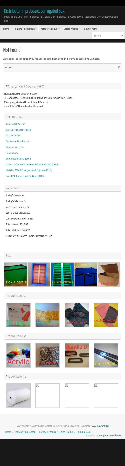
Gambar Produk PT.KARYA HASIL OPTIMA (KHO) (32, 164)
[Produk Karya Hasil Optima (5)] (16, 286)
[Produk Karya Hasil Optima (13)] (77, 366)
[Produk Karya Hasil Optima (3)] (109, 286)
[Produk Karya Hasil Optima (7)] (18, 326)
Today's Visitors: (15, 201)
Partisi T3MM (13, 135)
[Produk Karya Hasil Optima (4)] (18, 366)
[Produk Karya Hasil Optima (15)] (77, 407)
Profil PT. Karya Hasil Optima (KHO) (25, 176)
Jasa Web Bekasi (100, 425)
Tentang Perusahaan (25, 432)
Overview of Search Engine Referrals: (26, 236)
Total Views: (13, 224)
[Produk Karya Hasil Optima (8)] (47, 326)
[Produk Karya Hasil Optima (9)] (77, 326)
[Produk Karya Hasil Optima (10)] (47, 366)
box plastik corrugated (18, 158)
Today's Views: (14, 195)
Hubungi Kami (84, 432)
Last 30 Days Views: (17, 218)
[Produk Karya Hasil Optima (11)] (40, 286)
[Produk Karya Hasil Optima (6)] (86, 286)
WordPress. (116, 435)
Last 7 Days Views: (16, 212)
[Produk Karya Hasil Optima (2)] (47, 407)
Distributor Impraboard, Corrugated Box (34, 11)
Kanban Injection (15, 147)
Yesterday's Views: (16, 207)
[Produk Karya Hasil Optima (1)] (18, 407)
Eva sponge (12, 153)
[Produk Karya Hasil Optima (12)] (106, 326)
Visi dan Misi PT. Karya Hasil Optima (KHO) (29, 170)
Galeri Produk (66, 432)
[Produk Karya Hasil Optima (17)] (106, 407)
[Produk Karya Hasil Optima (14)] (106, 366)
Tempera (103, 435)
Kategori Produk (47, 432)
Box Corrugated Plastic (18, 129)
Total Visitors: (13, 230)
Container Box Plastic (17, 141)
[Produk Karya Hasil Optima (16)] (63, 286)
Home (8, 432)
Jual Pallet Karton (15, 124)
